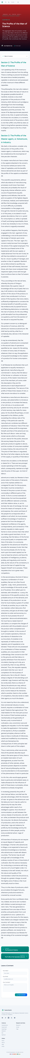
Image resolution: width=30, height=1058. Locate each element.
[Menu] (18, 2)
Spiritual (3, 1034)
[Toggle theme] (9, 2)
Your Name (6, 970)
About (3, 1042)
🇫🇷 (12, 1054)
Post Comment (21, 994)
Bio (2, 1033)
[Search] (5, 2)
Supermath (4, 1027)
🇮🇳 (19, 1054)
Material (4, 1031)
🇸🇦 (17, 1054)
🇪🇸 (15, 1054)
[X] (11, 1017)
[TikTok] (5, 1017)
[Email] (14, 1017)
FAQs (3, 1046)
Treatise (14, 14)
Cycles (17, 1027)
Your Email (5, 976)
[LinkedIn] (8, 1017)
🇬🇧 (10, 1054)
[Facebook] (2, 1017)
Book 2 (19, 14)
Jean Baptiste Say (8, 45)
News (3, 1040)
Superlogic (4, 1029)
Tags (17, 1029)
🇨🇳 (14, 1054)
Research (5, 14)
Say (10, 14)
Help (3, 1044)
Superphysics (5, 1025)
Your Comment (7, 982)
